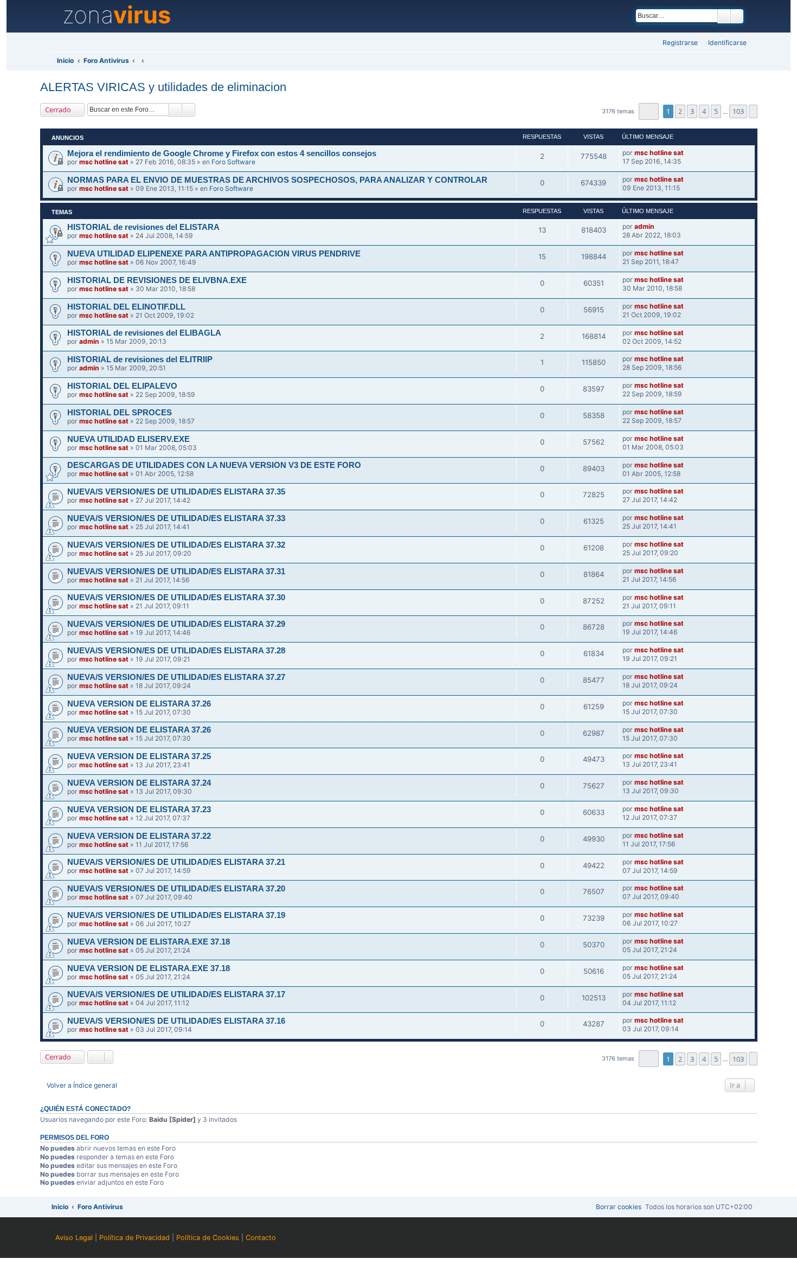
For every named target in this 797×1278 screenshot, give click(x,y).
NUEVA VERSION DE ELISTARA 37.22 (139, 836)
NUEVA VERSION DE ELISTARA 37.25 (139, 756)
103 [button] (738, 111)
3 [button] (692, 111)
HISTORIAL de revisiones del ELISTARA (143, 227)
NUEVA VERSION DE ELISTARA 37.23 (139, 809)
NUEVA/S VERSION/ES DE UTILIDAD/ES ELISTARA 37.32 (176, 545)
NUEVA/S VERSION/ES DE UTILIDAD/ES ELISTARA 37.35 (176, 491)
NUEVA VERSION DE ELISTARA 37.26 (139, 703)
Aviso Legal (74, 1238)
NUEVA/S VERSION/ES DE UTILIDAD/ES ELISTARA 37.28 (176, 650)
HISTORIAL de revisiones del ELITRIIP (140, 359)
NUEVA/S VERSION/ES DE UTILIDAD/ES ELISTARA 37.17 (176, 994)
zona (116, 15)
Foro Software (233, 162)
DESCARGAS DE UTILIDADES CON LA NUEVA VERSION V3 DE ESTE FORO (214, 465)
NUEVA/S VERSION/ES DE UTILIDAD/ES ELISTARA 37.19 (176, 915)
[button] (649, 111)
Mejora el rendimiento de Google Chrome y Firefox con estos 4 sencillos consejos (221, 153)
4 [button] (704, 111)
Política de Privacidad (134, 1238)
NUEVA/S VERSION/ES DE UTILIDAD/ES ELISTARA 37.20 (176, 888)
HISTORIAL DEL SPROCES (119, 412)
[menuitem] (724, 43)
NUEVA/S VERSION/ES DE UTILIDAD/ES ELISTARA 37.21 (176, 862)
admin (644, 226)
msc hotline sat (103, 162)
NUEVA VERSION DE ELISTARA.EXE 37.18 (148, 941)
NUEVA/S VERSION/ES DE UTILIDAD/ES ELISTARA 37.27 (176, 677)
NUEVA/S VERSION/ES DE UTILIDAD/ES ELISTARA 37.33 (176, 518)
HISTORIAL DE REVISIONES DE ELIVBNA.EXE (157, 280)
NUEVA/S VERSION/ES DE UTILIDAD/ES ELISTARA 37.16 (176, 1021)
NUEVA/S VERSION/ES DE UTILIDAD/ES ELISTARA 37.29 (176, 624)
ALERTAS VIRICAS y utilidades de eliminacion (163, 87)
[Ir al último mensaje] (688, 153)
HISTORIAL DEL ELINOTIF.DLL (126, 307)
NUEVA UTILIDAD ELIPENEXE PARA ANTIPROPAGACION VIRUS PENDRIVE (214, 253)
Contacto (261, 1238)
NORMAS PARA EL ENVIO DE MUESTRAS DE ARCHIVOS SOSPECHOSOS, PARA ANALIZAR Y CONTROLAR (277, 180)
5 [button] (716, 111)
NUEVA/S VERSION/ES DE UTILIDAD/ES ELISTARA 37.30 (176, 597)
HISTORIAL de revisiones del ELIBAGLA (144, 333)
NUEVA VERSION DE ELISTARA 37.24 (139, 783)
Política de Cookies (207, 1238)
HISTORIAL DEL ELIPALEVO (122, 386)
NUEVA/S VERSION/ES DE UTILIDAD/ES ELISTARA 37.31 (176, 571)
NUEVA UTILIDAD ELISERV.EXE (128, 439)
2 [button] (680, 111)
